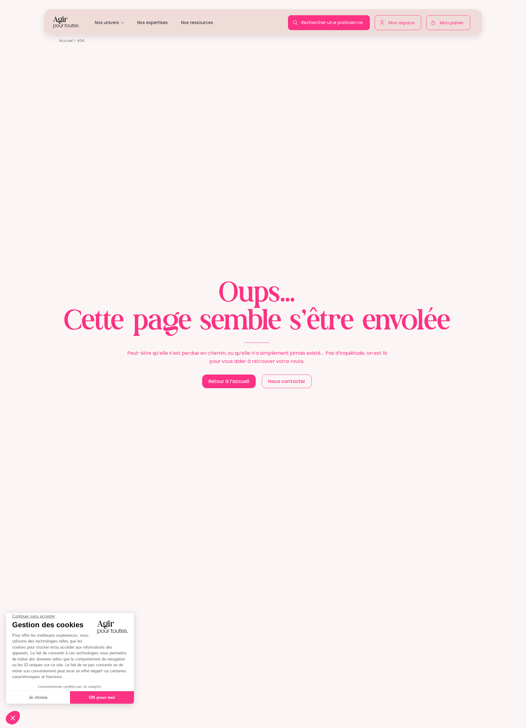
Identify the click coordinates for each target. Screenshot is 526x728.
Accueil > (67, 40)
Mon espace (403, 22)
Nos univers (107, 22)
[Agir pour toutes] (66, 22)
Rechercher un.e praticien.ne (333, 21)
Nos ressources (197, 22)
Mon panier (453, 24)
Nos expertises (152, 22)
